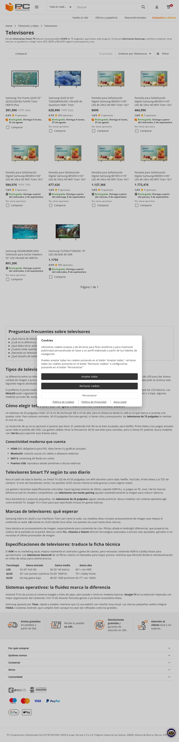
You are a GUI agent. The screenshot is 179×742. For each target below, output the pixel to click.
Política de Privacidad (93, 402)
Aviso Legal (120, 402)
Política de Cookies (63, 402)
